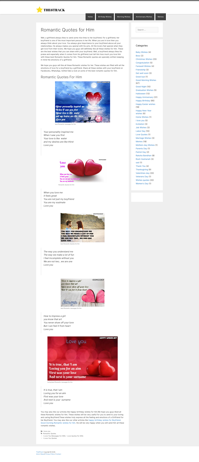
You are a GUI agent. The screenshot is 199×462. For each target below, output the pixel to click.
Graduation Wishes (144, 90)
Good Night (141, 86)
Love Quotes (142, 134)
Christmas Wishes (144, 59)
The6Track (39, 452)
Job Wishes (141, 127)
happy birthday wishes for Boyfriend (104, 420)
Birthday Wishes (105, 17)
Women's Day (142, 183)
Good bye (140, 77)
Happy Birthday (143, 100)
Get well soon (142, 73)
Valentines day (142, 173)
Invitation (140, 124)
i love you (46, 431)
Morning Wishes (123, 17)
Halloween (141, 93)
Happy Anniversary (144, 97)
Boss (138, 56)
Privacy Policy (50, 454)
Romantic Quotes (49, 433)
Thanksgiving (142, 169)
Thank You (141, 166)
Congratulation (142, 63)
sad (137, 162)
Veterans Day (142, 176)
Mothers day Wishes (145, 145)
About (43, 454)
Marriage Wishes (143, 138)
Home (90, 17)
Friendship (140, 70)
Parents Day (141, 148)
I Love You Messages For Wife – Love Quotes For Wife (63, 436)
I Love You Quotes (50, 438)
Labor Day (140, 131)
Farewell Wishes (143, 66)
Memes (161, 17)
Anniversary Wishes (144, 17)
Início (38, 454)
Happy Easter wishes (145, 104)
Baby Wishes (142, 52)
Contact (58, 454)
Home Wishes (142, 117)
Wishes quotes (142, 180)
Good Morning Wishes (146, 80)
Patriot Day (141, 152)
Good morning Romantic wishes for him (58, 423)
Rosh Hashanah (143, 159)
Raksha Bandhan (143, 155)
